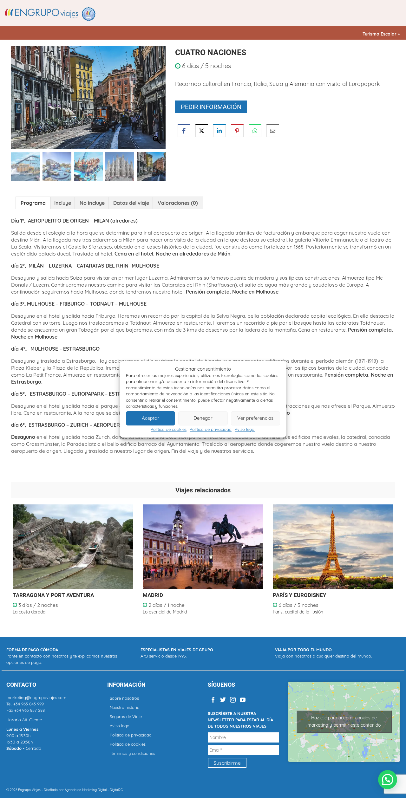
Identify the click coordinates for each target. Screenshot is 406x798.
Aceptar (150, 418)
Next (389, 563)
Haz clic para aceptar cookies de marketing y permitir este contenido (344, 721)
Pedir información (211, 107)
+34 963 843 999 (28, 703)
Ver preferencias (255, 418)
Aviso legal (245, 429)
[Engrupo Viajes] (51, 13)
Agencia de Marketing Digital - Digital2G (94, 790)
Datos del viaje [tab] (131, 203)
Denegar (203, 418)
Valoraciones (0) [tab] (178, 203)
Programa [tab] (33, 203)
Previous (16, 563)
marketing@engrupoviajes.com (36, 697)
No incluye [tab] (92, 203)
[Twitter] (223, 699)
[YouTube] (242, 699)
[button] (157, 100)
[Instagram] (232, 699)
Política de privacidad (211, 429)
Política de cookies (169, 429)
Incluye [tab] (62, 203)
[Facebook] (213, 699)
